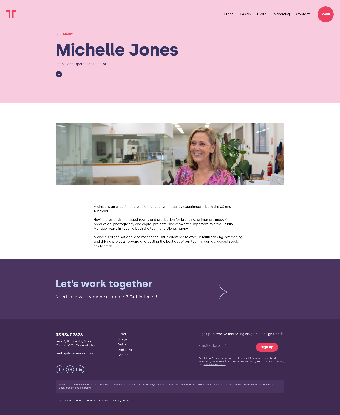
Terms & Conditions (215, 364)
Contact (303, 14)
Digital (262, 14)
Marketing (282, 14)
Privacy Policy (276, 361)
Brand (229, 14)
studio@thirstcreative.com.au (76, 353)
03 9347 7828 (69, 334)
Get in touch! (143, 296)
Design (245, 14)
